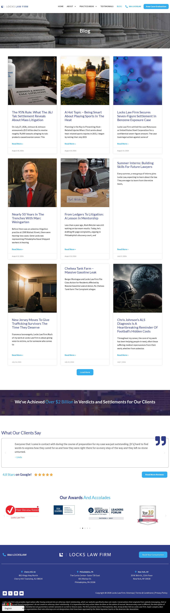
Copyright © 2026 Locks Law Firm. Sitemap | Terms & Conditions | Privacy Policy (131, 592)
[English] (3, 603)
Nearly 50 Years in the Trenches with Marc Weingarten (28, 218)
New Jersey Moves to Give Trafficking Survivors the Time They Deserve (30, 323)
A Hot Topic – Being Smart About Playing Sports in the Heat (84, 116)
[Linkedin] (16, 593)
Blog (119, 6)
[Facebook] (5, 593)
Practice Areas (87, 6)
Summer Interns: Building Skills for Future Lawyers (135, 165)
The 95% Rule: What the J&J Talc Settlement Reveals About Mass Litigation (32, 116)
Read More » (17, 144)
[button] (85, 372)
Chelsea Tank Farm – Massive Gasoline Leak (80, 270)
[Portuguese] (7, 603)
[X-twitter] (10, 593)
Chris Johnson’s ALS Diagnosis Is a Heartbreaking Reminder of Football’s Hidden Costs (137, 325)
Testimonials (106, 6)
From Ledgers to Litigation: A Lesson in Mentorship (84, 216)
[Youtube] (21, 593)
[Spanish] (10, 603)
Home (60, 6)
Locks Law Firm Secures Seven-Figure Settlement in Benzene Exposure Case (136, 116)
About (70, 6)
